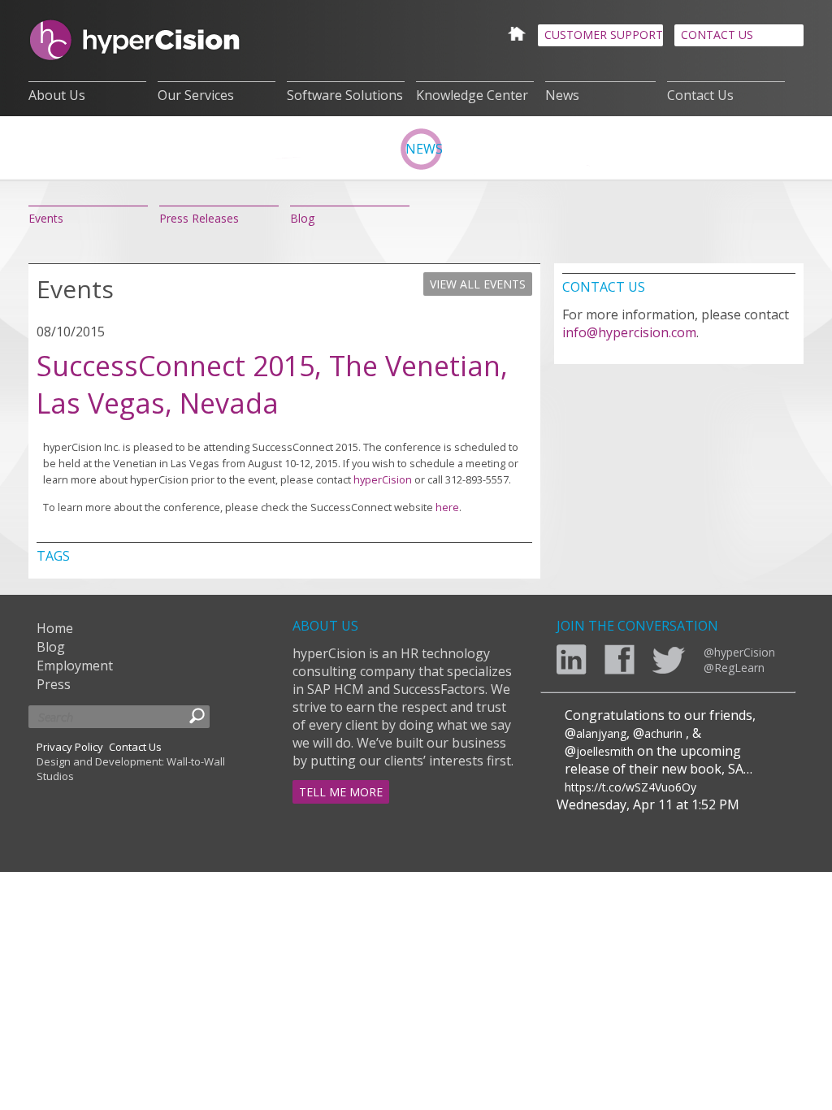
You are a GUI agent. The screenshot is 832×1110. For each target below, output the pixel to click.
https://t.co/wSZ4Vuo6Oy (630, 787)
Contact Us (700, 95)
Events (45, 218)
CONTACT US (717, 34)
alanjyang (601, 733)
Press (54, 684)
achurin (663, 733)
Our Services (196, 95)
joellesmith (605, 751)
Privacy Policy (70, 746)
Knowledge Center (472, 95)
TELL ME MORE (341, 792)
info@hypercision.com (629, 332)
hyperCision (382, 479)
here (447, 507)
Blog (302, 218)
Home (55, 628)
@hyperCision (739, 652)
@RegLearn (734, 667)
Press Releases (199, 218)
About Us (56, 95)
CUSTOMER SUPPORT (603, 34)
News (562, 95)
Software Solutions (345, 95)
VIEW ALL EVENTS (478, 284)
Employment (75, 665)
